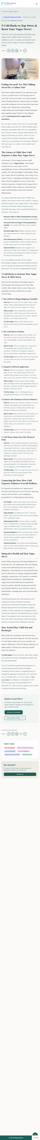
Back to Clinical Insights (11, 11)
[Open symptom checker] (35, 1135)
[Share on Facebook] (8, 50)
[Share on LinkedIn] (16, 50)
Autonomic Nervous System (12, 754)
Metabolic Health (27, 754)
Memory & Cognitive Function (25, 747)
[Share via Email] (21, 50)
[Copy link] (25, 50)
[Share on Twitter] (12, 50)
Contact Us (20, 774)
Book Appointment (17, 1137)
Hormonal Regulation (23, 751)
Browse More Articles (13, 718)
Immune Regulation (10, 751)
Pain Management (10, 747)
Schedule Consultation (13, 712)
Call (37, 1137)
